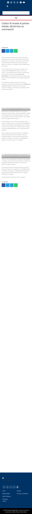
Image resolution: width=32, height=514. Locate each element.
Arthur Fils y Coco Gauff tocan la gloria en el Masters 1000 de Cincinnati (14, 455)
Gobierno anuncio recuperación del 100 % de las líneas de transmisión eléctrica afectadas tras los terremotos (15, 243)
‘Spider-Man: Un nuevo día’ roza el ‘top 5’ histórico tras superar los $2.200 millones (13, 274)
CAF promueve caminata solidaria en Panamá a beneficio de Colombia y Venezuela (16, 421)
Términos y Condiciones (22, 493)
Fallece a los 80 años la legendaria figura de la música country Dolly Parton (15, 219)
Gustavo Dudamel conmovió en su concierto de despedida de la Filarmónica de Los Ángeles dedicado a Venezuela (15, 443)
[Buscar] (28, 13)
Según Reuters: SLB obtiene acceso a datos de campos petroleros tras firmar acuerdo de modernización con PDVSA (15, 230)
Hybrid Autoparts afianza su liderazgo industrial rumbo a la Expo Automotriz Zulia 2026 (15, 198)
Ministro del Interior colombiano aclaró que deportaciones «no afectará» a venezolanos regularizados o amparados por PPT (14, 255)
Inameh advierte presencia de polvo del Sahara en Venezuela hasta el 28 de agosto (16, 265)
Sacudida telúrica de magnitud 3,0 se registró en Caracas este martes (15, 431)
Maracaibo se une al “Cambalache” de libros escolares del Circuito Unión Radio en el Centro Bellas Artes (15, 209)
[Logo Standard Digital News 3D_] (16, 8)
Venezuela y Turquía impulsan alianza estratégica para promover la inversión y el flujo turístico (16, 467)
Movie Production (6, 496)
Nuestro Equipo (6, 493)
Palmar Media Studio (21, 512)
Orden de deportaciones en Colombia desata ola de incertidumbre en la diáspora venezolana (15, 284)
